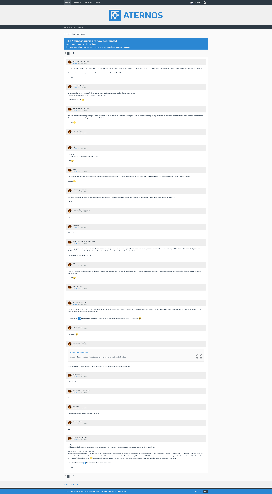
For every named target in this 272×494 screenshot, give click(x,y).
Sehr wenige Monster (79, 190)
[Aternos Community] (136, 15)
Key (74, 147)
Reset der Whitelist (79, 86)
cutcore (75, 63)
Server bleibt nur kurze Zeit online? (84, 241)
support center (122, 47)
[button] (195, 2)
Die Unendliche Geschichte (81, 210)
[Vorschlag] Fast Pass (80, 302)
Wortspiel (76, 226)
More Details (198, 491)
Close (205, 491)
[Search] (205, 2)
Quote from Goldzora (79, 352)
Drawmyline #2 (77, 327)
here (94, 44)
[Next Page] (73, 53)
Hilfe (74, 169)
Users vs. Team (77, 131)
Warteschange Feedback (81, 61)
